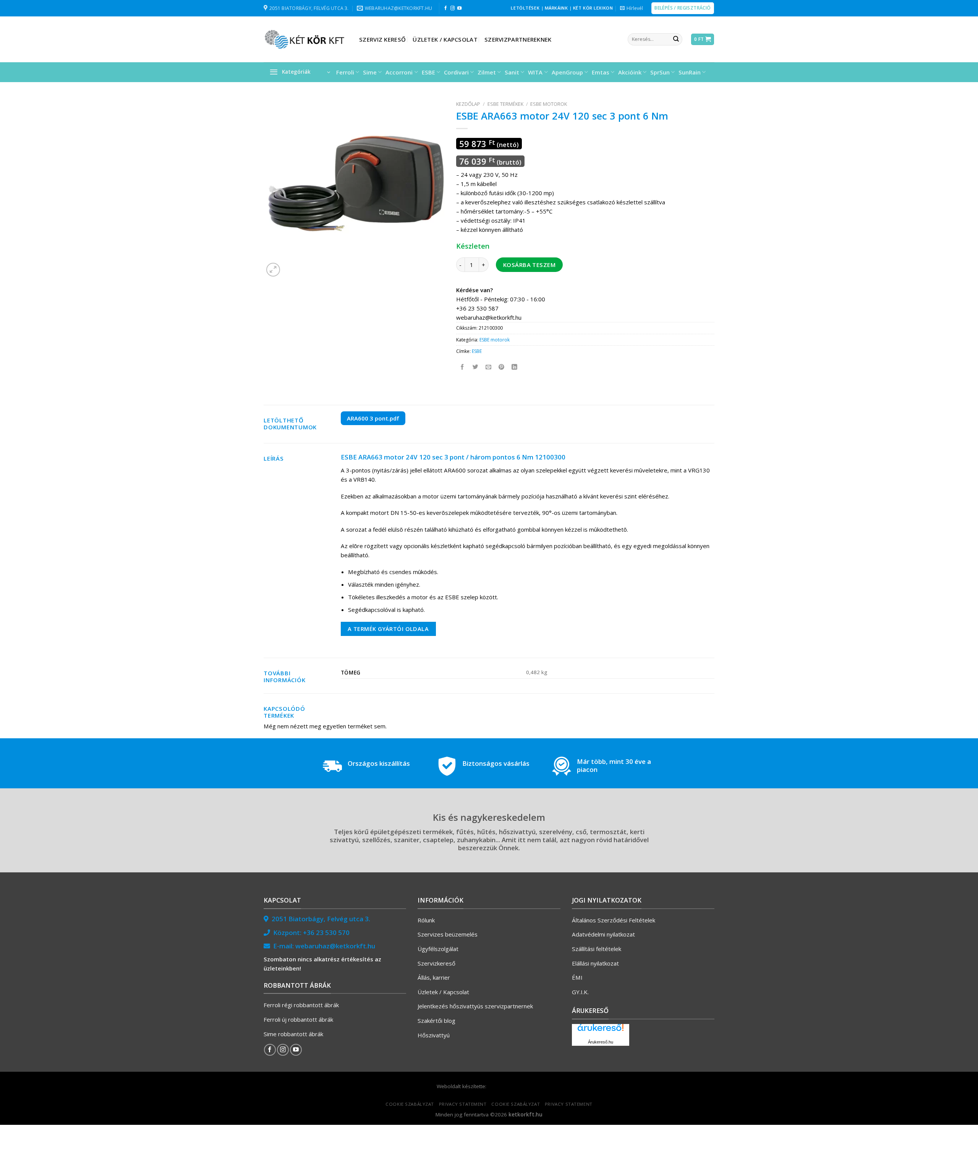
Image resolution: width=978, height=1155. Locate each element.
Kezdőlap (468, 103)
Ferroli (345, 72)
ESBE (428, 72)
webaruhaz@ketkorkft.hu (335, 945)
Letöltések (525, 8)
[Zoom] (273, 270)
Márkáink (556, 8)
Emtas (600, 72)
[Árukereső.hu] (600, 1030)
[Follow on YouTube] (459, 8)
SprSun (660, 72)
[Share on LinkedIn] (515, 367)
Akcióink (629, 72)
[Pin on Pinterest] (502, 367)
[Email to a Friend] (489, 367)
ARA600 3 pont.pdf (373, 418)
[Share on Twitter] (476, 367)
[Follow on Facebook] (446, 8)
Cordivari (456, 72)
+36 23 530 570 (326, 932)
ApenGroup (567, 72)
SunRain (689, 72)
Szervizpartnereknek (518, 39)
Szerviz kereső (382, 39)
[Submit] (676, 39)
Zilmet (487, 72)
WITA (535, 72)
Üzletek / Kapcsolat (445, 39)
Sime (370, 72)
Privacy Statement (463, 1104)
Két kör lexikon (593, 8)
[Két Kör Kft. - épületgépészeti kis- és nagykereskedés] (306, 39)
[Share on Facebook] (463, 367)
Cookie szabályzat (409, 1104)
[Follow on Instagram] (452, 8)
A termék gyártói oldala (388, 628)
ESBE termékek (505, 103)
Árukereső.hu (600, 1042)
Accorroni (399, 72)
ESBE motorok (548, 103)
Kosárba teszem (529, 265)
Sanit (512, 72)
